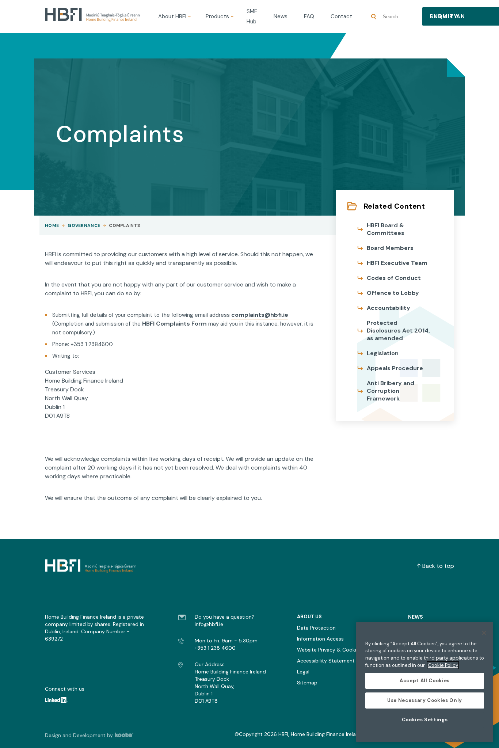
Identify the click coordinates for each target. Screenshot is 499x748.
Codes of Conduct (394, 278)
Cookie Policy (443, 665)
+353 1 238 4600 (215, 648)
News (280, 16)
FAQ (309, 16)
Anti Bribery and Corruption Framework (390, 390)
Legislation (383, 353)
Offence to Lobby (393, 293)
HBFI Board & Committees (385, 229)
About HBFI (172, 16)
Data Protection (316, 627)
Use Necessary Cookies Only (424, 700)
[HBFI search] (373, 16)
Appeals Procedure (395, 368)
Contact (341, 16)
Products (217, 16)
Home (52, 225)
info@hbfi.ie (209, 624)
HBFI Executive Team (397, 263)
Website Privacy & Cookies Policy (337, 649)
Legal (303, 671)
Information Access (320, 638)
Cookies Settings (425, 720)
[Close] (484, 633)
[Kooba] (127, 735)
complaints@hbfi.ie (259, 315)
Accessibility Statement (326, 660)
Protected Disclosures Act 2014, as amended (398, 330)
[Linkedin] (61, 701)
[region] (424, 682)
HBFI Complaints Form (174, 323)
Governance (84, 225)
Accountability (388, 308)
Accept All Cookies (425, 680)
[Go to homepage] (92, 16)
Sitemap (307, 682)
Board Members (390, 248)
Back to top (438, 566)
